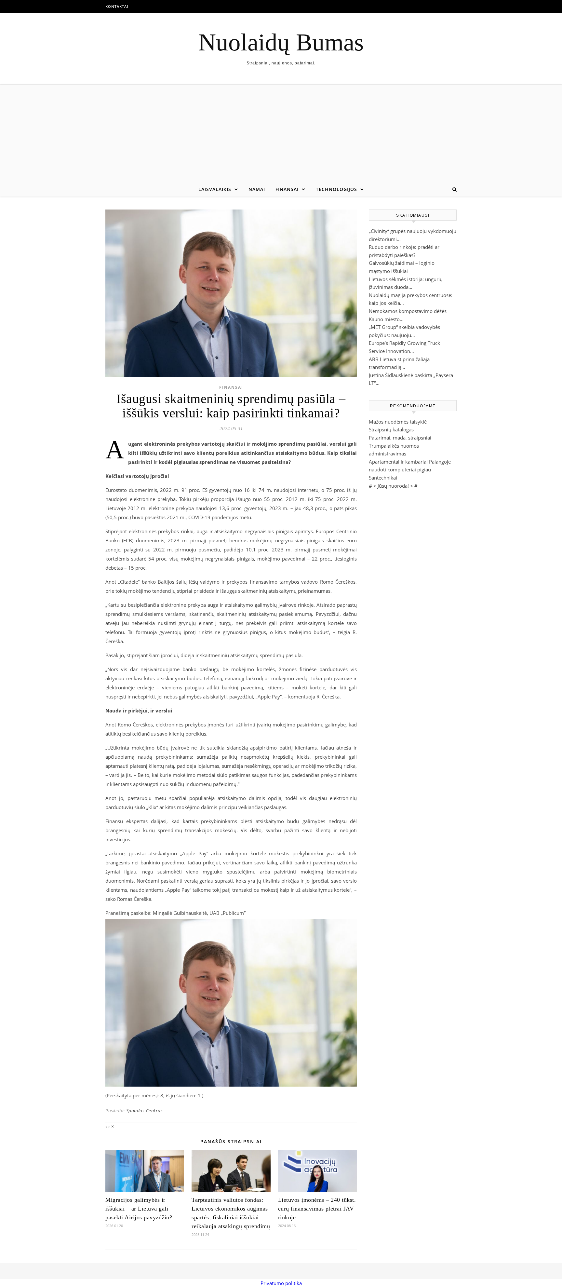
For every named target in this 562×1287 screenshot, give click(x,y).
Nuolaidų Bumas (281, 42)
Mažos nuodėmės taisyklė (398, 421)
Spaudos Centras (144, 1110)
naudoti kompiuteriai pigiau (400, 469)
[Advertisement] (281, 133)
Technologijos (336, 189)
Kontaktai (116, 6)
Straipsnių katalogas (391, 429)
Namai (256, 189)
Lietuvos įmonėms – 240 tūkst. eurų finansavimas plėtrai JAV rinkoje (317, 1209)
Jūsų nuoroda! (393, 485)
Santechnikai (383, 477)
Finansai (287, 189)
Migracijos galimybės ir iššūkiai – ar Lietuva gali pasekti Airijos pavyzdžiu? (138, 1209)
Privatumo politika (281, 1283)
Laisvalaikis (214, 189)
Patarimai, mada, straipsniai (400, 437)
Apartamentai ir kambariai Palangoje (410, 461)
